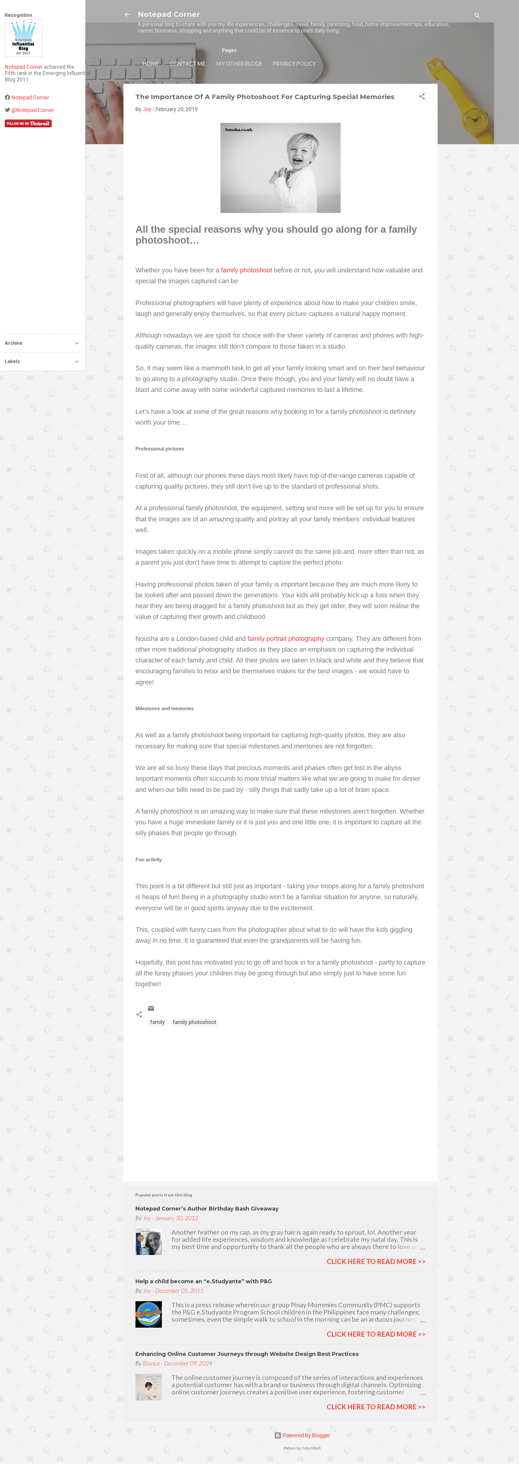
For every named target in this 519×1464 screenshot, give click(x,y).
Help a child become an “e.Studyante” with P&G (203, 1281)
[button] (422, 97)
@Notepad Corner (32, 110)
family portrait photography (285, 638)
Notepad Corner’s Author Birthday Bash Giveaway (207, 1208)
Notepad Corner (169, 14)
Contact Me (187, 63)
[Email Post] (151, 1010)
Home (151, 63)
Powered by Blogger (305, 1435)
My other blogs (239, 63)
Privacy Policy (294, 63)
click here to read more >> (376, 1261)
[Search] (477, 16)
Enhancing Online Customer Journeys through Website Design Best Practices (247, 1354)
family (157, 1022)
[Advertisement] (461, 174)
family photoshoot (246, 270)
